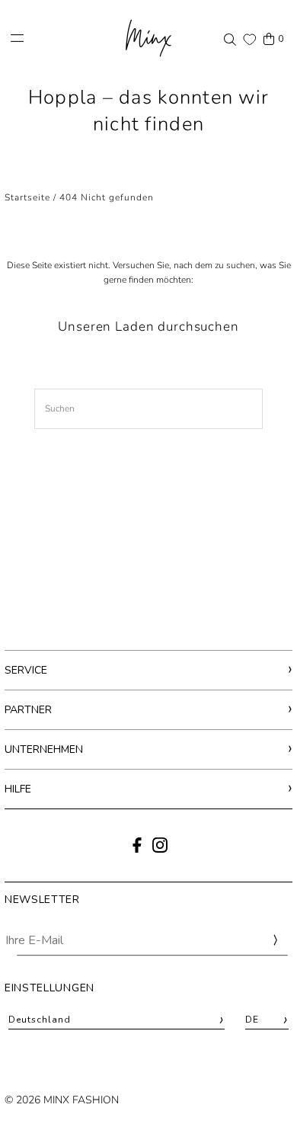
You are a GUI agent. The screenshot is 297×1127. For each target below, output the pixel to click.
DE (267, 1019)
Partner (28, 710)
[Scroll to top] (265, 1087)
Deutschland (116, 1019)
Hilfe (18, 789)
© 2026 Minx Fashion (62, 1100)
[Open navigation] (59, 38)
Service (26, 670)
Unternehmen (44, 749)
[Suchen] (230, 39)
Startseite (27, 197)
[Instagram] (160, 850)
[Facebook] (137, 850)
